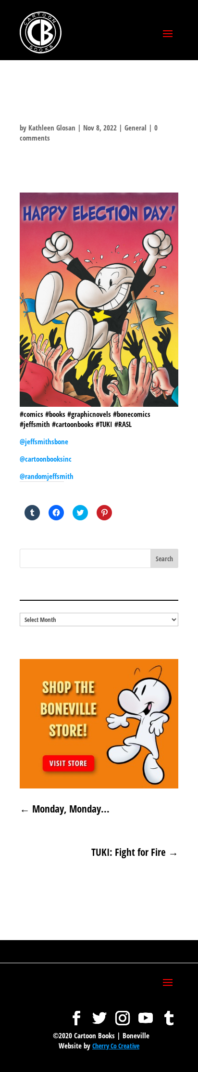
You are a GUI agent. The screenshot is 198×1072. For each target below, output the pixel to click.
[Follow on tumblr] (168, 1013)
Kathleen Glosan (51, 127)
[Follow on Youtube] (145, 1013)
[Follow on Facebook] (76, 1013)
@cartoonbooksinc (47, 459)
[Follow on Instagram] (122, 1013)
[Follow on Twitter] (99, 1013)
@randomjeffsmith (47, 476)
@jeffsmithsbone (44, 441)
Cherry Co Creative (115, 1045)
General (135, 127)
